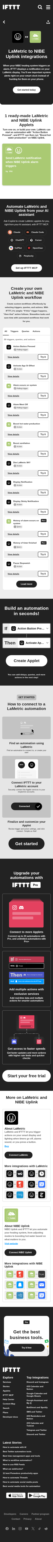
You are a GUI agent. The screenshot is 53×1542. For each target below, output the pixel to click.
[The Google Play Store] (37, 1496)
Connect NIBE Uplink (20, 1252)
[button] (48, 7)
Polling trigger (22, 350)
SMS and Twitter (34, 1411)
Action (19, 369)
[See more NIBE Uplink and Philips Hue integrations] (36, 1274)
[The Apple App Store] (15, 1496)
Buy (7, 1146)
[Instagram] (20, 1529)
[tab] (6, 331)
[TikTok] (39, 1529)
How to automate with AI (14, 1447)
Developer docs (10, 1417)
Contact (16, 1519)
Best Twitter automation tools (17, 1451)
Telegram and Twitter (37, 1430)
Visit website (11, 1243)
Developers (10, 1514)
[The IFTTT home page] (11, 7)
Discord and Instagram (37, 1382)
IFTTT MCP (8, 1395)
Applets (6, 1390)
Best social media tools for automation (21, 1486)
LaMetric (17, 51)
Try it (43, 357)
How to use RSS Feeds (14, 1464)
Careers (24, 1514)
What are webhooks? (13, 1469)
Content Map (9, 1404)
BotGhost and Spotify (37, 1407)
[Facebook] (7, 1529)
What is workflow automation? (17, 1460)
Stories (6, 1386)
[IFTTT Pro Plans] (43, 521)
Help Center (8, 1399)
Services (7, 1382)
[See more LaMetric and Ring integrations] (15, 1194)
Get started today (26, 90)
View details (13, 357)
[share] (48, 22)
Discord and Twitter (36, 1434)
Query (19, 527)
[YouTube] (26, 1529)
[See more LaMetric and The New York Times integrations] (36, 1194)
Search (6, 1408)
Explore (8, 1377)
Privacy (27, 1519)
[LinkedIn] (13, 1529)
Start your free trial (26, 1075)
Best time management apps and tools (21, 1456)
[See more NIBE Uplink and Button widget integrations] (15, 1274)
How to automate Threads (15, 1477)
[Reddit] (46, 1529)
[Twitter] (33, 1529)
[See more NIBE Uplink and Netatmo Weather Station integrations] (15, 1295)
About (38, 1519)
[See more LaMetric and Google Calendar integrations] (36, 1184)
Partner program (40, 1514)
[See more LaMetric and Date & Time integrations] (36, 1173)
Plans (5, 1412)
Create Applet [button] (26, 661)
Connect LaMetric (18, 1155)
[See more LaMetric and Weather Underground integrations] (15, 1173)
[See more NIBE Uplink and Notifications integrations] (15, 1285)
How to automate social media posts (20, 1482)
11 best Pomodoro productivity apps (20, 1473)
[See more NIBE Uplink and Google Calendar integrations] (36, 1295)
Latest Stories (12, 1442)
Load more (26, 584)
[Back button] (4, 22)
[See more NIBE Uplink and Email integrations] (36, 1285)
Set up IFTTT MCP (26, 268)
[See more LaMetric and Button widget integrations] (15, 1184)
